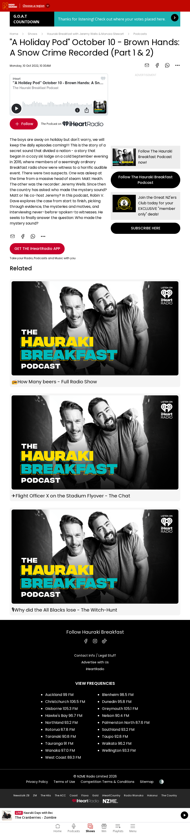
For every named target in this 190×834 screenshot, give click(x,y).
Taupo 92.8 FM (115, 736)
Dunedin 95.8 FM (116, 701)
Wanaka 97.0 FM (60, 750)
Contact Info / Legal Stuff (95, 655)
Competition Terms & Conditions (107, 781)
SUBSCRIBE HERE (145, 213)
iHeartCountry (111, 795)
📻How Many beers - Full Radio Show (95, 333)
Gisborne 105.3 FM (61, 708)
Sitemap (147, 781)
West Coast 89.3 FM (63, 757)
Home (14, 34)
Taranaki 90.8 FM (60, 736)
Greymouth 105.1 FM (120, 708)
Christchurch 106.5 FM (65, 701)
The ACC (60, 795)
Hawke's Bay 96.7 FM (63, 715)
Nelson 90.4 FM (115, 715)
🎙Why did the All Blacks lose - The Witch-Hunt (95, 561)
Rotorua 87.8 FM (60, 729)
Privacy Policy (37, 781)
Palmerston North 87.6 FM (125, 722)
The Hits (46, 795)
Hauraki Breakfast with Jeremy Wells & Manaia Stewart (85, 34)
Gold (95, 795)
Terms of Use (64, 781)
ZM (35, 795)
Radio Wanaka (133, 795)
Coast (74, 795)
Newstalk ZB (21, 795)
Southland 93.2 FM (118, 729)
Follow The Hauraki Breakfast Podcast (145, 167)
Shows (32, 34)
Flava (85, 795)
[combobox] (177, 65)
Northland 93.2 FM (61, 722)
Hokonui (152, 795)
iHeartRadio (95, 669)
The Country (169, 795)
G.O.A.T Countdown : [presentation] (95, 19)
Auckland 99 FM (59, 694)
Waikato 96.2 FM (116, 743)
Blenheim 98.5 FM (117, 694)
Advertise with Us (95, 662)
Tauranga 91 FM (59, 743)
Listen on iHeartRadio (95, 815)
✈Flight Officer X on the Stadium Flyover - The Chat (95, 447)
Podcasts (140, 34)
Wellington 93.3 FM (119, 750)
